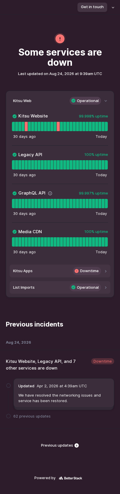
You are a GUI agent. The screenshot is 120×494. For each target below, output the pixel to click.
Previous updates (57, 445)
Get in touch (92, 6)
